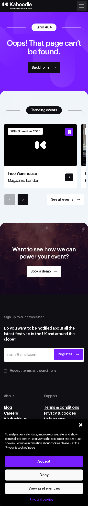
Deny (44, 475)
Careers (11, 413)
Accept (44, 461)
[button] (80, 424)
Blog (8, 407)
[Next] (23, 199)
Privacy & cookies (41, 499)
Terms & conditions (61, 407)
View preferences (44, 488)
